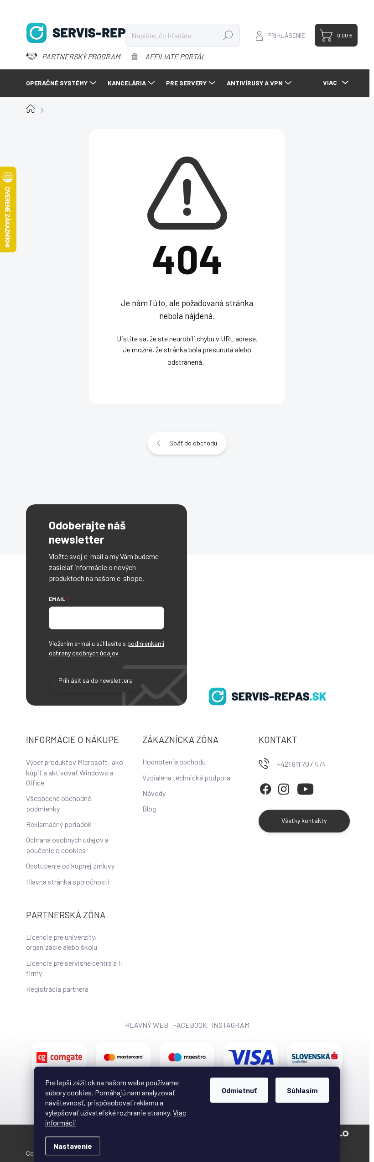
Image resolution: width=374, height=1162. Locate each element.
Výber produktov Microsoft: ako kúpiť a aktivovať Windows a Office (74, 772)
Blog (149, 808)
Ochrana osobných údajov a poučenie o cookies (67, 844)
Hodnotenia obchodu (174, 761)
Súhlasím (302, 1090)
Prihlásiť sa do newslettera (95, 680)
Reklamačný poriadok (59, 824)
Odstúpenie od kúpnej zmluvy (70, 865)
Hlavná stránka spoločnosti (67, 881)
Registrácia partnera (57, 988)
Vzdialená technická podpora (186, 777)
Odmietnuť (239, 1090)
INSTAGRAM (230, 1025)
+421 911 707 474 (301, 763)
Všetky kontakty (304, 820)
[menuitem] (62, 83)
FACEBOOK (190, 1025)
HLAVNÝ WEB (146, 1025)
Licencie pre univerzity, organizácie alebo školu (61, 941)
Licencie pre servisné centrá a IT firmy (75, 967)
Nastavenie (72, 1145)
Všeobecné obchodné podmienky (58, 803)
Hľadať (228, 35)
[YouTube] (305, 788)
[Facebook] (265, 788)
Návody (154, 793)
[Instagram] (284, 788)
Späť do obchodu (193, 443)
